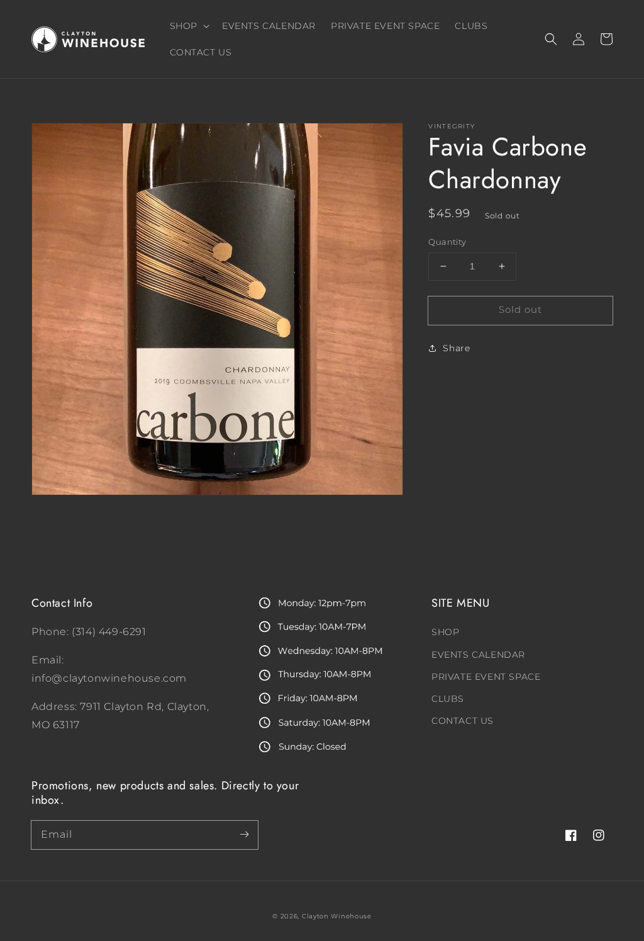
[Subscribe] (244, 834)
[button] (551, 39)
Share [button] (456, 348)
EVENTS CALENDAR (478, 654)
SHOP (445, 632)
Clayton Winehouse (337, 916)
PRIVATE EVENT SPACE (485, 676)
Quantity (447, 242)
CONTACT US (462, 720)
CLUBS (447, 698)
